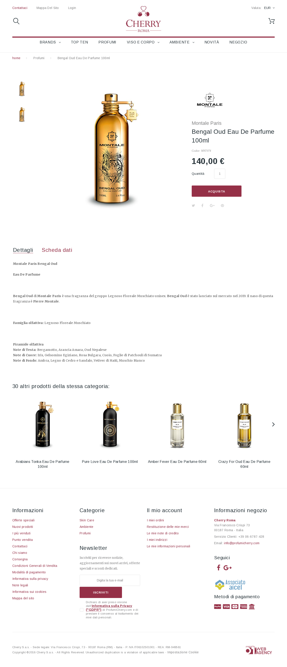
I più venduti (21, 533)
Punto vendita (22, 540)
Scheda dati (57, 250)
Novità (211, 42)
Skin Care (87, 520)
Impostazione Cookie (183, 652)
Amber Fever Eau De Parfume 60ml (177, 462)
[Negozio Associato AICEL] (231, 586)
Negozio (238, 42)
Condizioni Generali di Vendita (34, 566)
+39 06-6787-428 (251, 536)
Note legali (20, 585)
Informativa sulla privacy (30, 579)
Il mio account (164, 510)
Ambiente (180, 42)
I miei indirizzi (157, 540)
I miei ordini (155, 520)
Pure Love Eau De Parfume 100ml (110, 462)
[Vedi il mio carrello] (271, 21)
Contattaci (19, 8)
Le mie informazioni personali (168, 546)
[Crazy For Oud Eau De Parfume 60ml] (244, 424)
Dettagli (23, 250)
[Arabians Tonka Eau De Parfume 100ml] (42, 424)
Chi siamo (19, 553)
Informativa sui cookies (29, 592)
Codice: (196, 150)
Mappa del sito (48, 8)
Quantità (198, 173)
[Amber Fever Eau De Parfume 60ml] (177, 424)
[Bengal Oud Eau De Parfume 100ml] (21, 88)
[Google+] (228, 567)
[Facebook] (218, 567)
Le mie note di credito (163, 533)
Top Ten (79, 42)
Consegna (20, 559)
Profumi (107, 42)
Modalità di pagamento (29, 572)
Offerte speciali (23, 520)
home (16, 58)
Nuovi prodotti (22, 527)
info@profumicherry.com (241, 543)
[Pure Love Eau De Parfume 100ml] (110, 424)
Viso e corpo (141, 42)
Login (72, 8)
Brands (48, 42)
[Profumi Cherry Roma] (143, 19)
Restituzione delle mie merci (168, 527)
